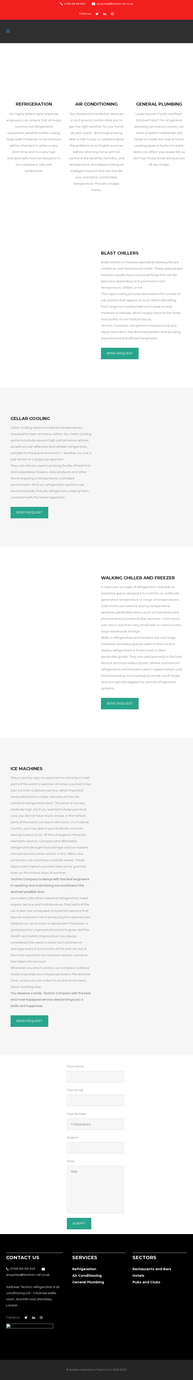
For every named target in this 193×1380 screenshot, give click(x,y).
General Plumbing (159, 104)
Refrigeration (34, 104)
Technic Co (103, 1369)
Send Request (120, 353)
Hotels (138, 1275)
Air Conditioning (96, 104)
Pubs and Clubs (146, 1282)
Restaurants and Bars (152, 1269)
